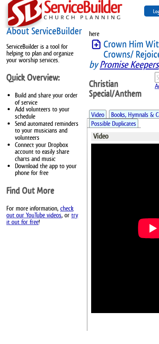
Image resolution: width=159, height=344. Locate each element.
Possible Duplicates (113, 123)
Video (97, 115)
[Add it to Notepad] (96, 44)
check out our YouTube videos (39, 211)
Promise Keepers (129, 64)
